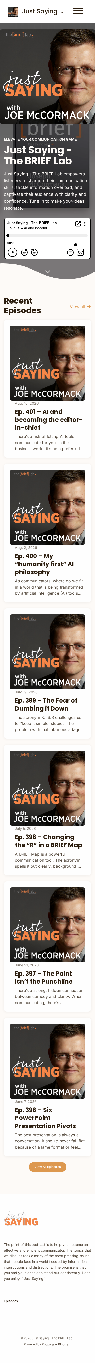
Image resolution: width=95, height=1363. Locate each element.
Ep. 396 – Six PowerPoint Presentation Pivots (45, 1118)
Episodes (11, 1301)
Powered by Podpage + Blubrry (46, 1344)
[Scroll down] (48, 270)
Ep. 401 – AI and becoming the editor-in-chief (49, 420)
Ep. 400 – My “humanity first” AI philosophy (44, 564)
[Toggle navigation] (78, 11)
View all (78, 306)
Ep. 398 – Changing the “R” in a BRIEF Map (48, 841)
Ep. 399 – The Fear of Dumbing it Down (46, 704)
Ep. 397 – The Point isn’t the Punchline (44, 977)
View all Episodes (47, 1167)
